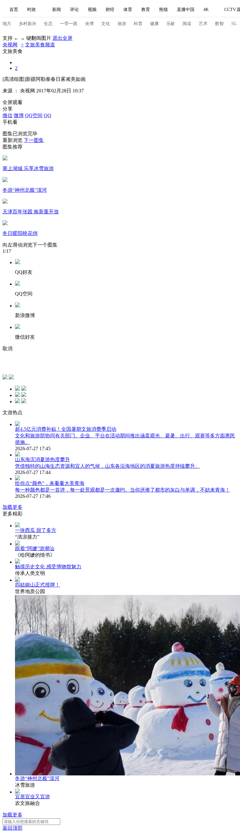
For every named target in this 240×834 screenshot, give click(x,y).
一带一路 (69, 23)
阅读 (186, 23)
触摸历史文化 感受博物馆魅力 (48, 566)
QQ (47, 115)
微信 (7, 115)
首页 (13, 9)
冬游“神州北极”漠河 (37, 778)
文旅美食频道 (40, 44)
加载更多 (12, 507)
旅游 (122, 23)
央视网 (10, 44)
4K (206, 9)
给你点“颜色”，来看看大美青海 (49, 483)
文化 (105, 23)
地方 (6, 23)
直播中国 (185, 9)
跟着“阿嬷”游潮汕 (34, 548)
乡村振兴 (27, 23)
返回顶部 (12, 828)
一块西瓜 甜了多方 (35, 530)
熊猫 (163, 9)
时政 (31, 9)
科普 (138, 23)
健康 (154, 23)
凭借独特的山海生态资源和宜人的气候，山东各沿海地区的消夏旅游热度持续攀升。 (107, 466)
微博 (19, 115)
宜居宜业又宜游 (32, 796)
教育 (145, 9)
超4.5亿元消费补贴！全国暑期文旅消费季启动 (65, 429)
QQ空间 (33, 115)
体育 (127, 9)
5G (234, 23)
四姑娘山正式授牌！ (37, 584)
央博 (89, 23)
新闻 (56, 9)
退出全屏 (62, 38)
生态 (48, 23)
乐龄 (170, 23)
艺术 (203, 23)
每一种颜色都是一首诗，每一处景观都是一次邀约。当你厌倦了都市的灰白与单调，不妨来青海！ (122, 490)
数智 (219, 23)
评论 (74, 9)
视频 (92, 9)
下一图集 (34, 140)
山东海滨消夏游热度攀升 (42, 459)
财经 (110, 9)
